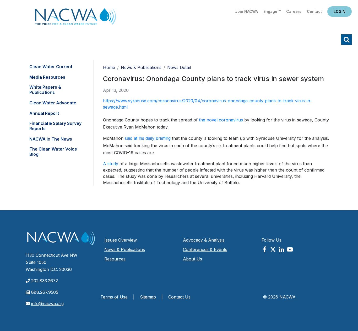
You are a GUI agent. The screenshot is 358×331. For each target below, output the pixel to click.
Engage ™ (272, 11)
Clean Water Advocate (52, 102)
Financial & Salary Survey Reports (55, 126)
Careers (293, 11)
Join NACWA (246, 11)
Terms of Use (114, 297)
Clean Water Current (50, 66)
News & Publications (141, 67)
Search (346, 39)
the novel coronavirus (221, 119)
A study (110, 163)
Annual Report (44, 113)
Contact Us (179, 297)
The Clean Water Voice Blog (53, 151)
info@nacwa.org (47, 303)
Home (75, 18)
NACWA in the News (50, 139)
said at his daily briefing (148, 138)
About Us (192, 258)
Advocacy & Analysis (204, 240)
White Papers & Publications (45, 89)
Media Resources (47, 77)
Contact (314, 11)
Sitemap (148, 297)
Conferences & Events (205, 249)
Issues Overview (120, 240)
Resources (115, 258)
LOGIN (339, 11)
